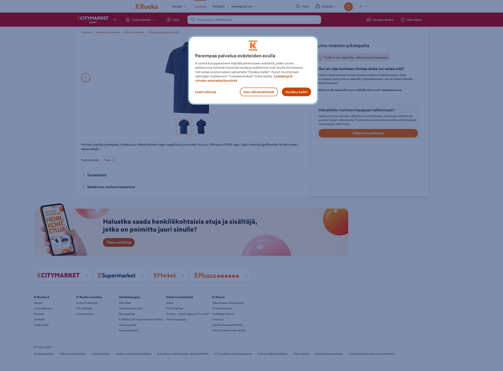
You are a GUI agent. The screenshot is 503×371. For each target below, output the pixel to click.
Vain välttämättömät (258, 91)
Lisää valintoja (205, 91)
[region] (253, 70)
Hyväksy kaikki (296, 91)
